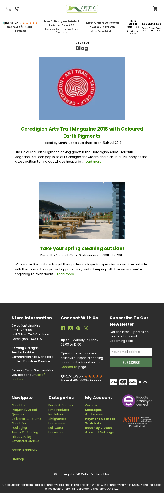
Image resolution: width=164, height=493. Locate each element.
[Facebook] (63, 328)
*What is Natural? (24, 450)
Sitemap (18, 459)
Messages (93, 410)
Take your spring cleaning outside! (82, 248)
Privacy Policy (22, 437)
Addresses (93, 414)
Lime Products (59, 410)
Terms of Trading (25, 432)
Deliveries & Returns (26, 419)
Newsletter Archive (25, 441)
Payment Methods (100, 419)
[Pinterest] (78, 328)
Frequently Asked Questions (24, 412)
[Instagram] (70, 328)
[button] (20, 23)
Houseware (56, 423)
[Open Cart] (155, 8)
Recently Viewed (98, 428)
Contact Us (69, 367)
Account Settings (99, 432)
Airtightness (57, 419)
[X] (86, 328)
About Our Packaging (19, 425)
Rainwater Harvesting (56, 430)
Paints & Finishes (60, 405)
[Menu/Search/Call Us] (23, 9)
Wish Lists (93, 423)
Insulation (55, 414)
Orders (91, 405)
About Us (18, 405)
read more (93, 161)
